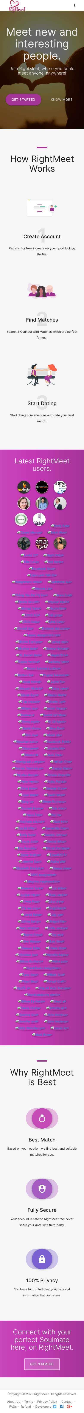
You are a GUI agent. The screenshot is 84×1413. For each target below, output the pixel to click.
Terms (28, 1401)
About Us (13, 1401)
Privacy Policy (47, 1401)
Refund (26, 1406)
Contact (67, 1401)
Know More (62, 100)
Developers (43, 1406)
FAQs (13, 1406)
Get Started (23, 100)
